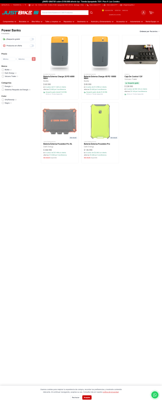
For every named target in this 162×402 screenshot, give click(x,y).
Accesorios (120, 21)
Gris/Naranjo (11, 100)
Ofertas (117, 10)
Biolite (8, 70)
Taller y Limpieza (51, 21)
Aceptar (87, 397)
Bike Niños (36, 21)
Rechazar (75, 397)
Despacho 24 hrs (115, 15)
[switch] (32, 39)
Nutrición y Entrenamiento (101, 21)
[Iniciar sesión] (143, 12)
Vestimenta (81, 21)
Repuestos (68, 21)
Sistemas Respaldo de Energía (17, 90)
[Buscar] (91, 12)
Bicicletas (22, 21)
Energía (9, 86)
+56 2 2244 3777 (112, 5)
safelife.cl (5, 5)
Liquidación (109, 10)
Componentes (8, 21)
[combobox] (155, 31)
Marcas (125, 10)
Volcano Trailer (11, 76)
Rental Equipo (151, 21)
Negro (8, 103)
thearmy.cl (17, 5)
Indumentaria (135, 21)
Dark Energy (11, 73)
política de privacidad (111, 392)
